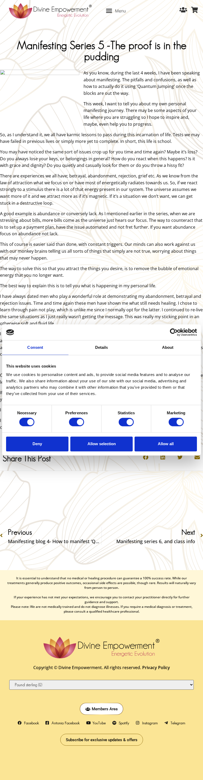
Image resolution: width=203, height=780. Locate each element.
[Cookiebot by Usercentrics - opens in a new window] (174, 332)
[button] (116, 11)
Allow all (166, 443)
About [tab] (168, 347)
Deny (37, 443)
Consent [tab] (35, 347)
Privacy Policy (156, 667)
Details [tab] (101, 347)
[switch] (76, 422)
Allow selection (101, 443)
